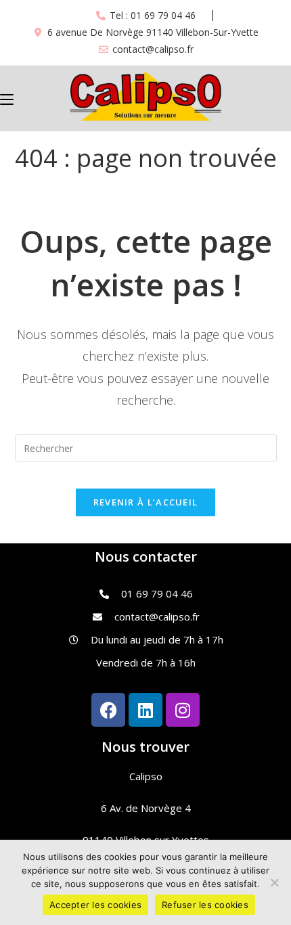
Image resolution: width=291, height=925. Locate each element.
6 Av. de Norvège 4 (146, 808)
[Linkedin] (145, 710)
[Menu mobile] (7, 98)
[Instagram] (183, 710)
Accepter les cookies (95, 904)
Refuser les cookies (205, 904)
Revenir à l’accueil (145, 502)
